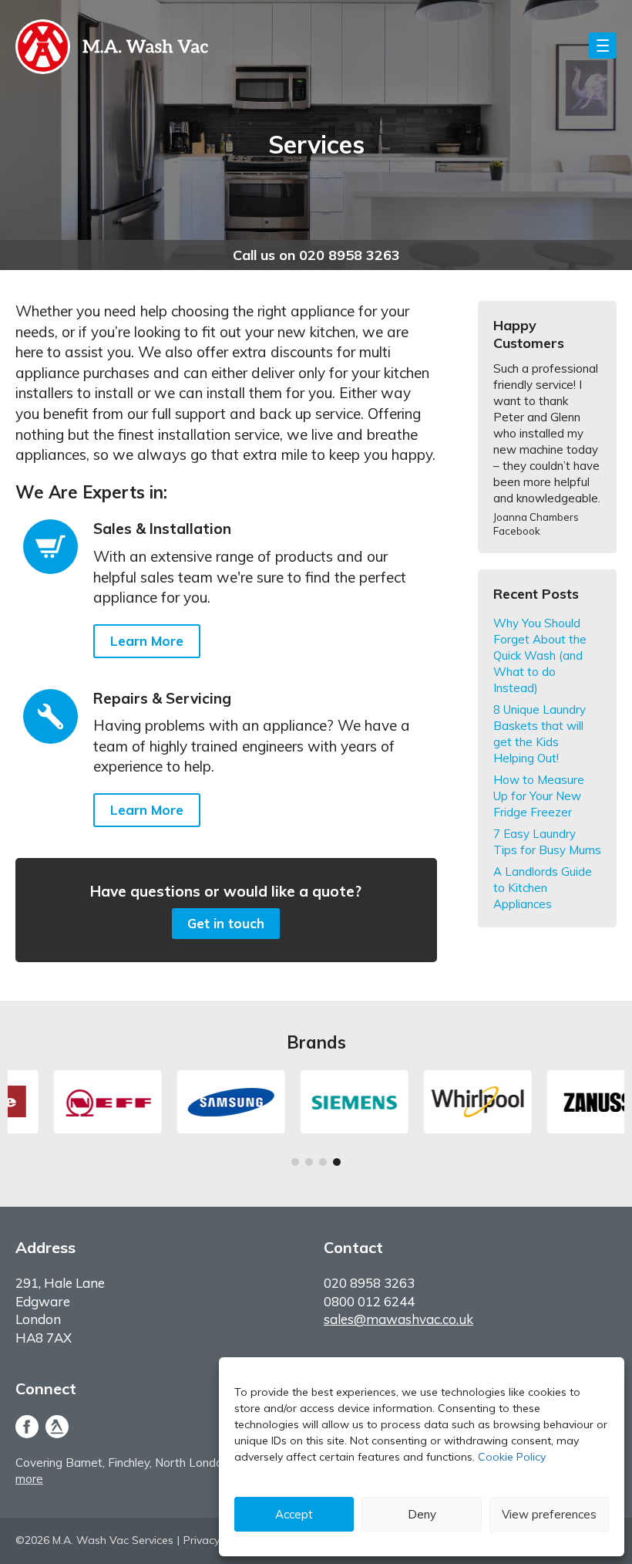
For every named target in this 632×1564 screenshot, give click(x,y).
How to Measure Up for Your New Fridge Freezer (538, 795)
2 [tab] (309, 1164)
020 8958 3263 (369, 1283)
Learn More (146, 641)
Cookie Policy (512, 1457)
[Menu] (603, 45)
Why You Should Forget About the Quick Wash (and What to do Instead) (540, 655)
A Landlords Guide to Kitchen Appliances (542, 887)
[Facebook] (28, 1428)
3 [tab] (323, 1164)
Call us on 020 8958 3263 (316, 255)
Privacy (201, 1540)
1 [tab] (295, 1164)
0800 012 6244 (369, 1301)
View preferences (549, 1514)
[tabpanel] (70, 1101)
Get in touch (225, 923)
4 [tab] (336, 1164)
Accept (294, 1514)
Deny (422, 1514)
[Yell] (57, 1428)
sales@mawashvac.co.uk (398, 1319)
